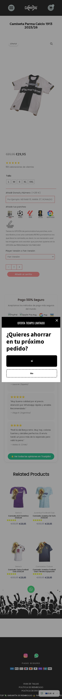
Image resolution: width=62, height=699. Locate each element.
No (31, 373)
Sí (32, 360)
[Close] (56, 320)
